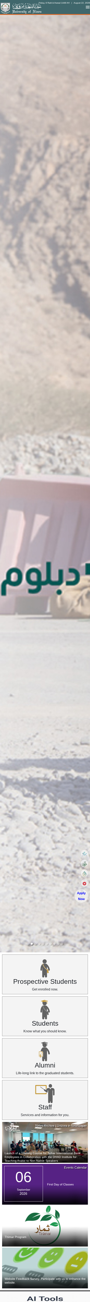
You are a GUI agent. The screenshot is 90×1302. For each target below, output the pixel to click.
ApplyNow (81, 896)
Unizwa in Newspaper (72, 1125)
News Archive (44, 1125)
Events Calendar (75, 1167)
